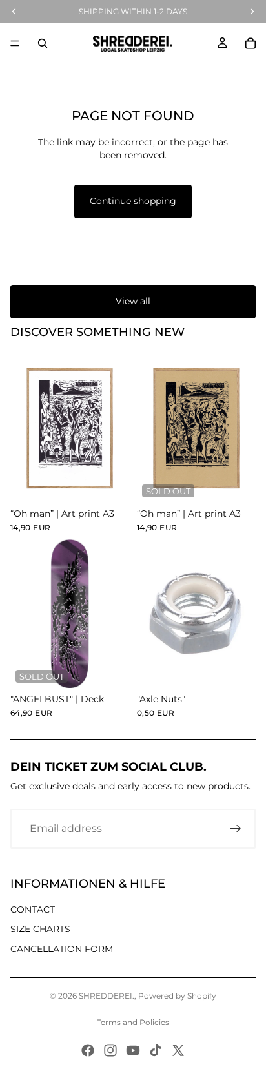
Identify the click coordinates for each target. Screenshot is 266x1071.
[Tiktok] (155, 1050)
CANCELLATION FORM (61, 949)
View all (133, 301)
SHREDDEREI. (106, 996)
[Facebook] (88, 1050)
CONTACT (32, 909)
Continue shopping (133, 201)
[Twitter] (178, 1050)
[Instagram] (110, 1050)
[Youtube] (133, 1050)
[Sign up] (235, 828)
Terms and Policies (133, 1022)
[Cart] (250, 43)
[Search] (42, 43)
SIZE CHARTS (40, 929)
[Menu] (15, 43)
